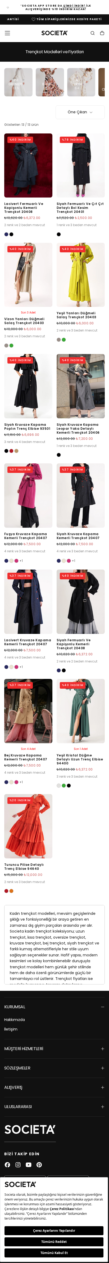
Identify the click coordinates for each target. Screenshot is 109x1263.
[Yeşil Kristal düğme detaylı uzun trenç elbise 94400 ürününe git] (81, 711)
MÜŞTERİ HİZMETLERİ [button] (23, 1049)
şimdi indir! (74, 6)
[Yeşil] (11, 345)
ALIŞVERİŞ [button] (13, 1087)
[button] (7, 33)
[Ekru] (59, 785)
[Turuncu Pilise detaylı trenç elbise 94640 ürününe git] (28, 826)
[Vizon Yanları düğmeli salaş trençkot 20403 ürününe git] (28, 275)
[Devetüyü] (16, 451)
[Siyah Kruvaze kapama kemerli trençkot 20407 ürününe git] (81, 495)
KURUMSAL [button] (14, 1007)
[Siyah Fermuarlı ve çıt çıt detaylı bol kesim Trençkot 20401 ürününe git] (81, 165)
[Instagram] (18, 1165)
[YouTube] (28, 1165)
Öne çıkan (77, 112)
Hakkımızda (14, 1019)
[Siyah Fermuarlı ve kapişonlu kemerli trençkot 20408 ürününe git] (81, 602)
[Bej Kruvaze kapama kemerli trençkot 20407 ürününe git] (28, 711)
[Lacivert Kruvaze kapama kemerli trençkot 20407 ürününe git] (28, 602)
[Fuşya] (16, 561)
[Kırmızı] (11, 451)
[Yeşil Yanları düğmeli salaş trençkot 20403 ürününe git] (81, 275)
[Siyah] (11, 234)
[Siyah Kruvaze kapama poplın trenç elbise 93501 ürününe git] (28, 386)
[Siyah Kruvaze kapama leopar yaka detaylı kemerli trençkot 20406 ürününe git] (81, 386)
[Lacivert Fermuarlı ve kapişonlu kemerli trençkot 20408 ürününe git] (28, 165)
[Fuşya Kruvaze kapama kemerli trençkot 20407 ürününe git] (28, 495)
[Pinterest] (39, 1165)
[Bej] (11, 561)
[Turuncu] (11, 891)
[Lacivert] (6, 234)
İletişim (10, 1029)
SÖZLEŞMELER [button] (17, 1068)
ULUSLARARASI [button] (17, 1107)
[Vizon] (6, 345)
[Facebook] (7, 1165)
